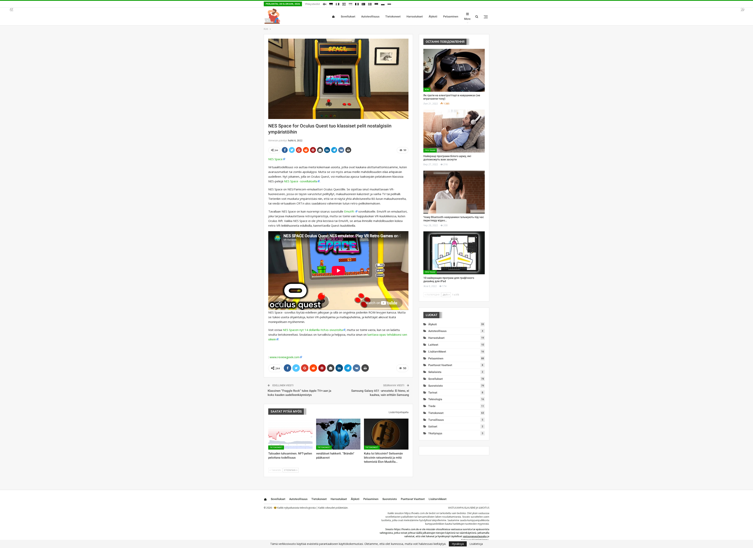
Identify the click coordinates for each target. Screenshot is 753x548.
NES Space (275, 159)
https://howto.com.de (416, 513)
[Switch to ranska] (357, 3)
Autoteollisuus (370, 16)
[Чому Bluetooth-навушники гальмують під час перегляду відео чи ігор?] (454, 192)
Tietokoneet (393, 16)
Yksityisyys (435, 433)
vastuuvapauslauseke (475, 536)
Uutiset (432, 426)
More (467, 18)
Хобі (427, 89)
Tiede (432, 406)
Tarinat (432, 392)
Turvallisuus (436, 419)
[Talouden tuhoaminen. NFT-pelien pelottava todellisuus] (290, 434)
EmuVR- (349, 211)
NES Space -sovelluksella (300, 181)
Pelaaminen (450, 16)
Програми (430, 150)
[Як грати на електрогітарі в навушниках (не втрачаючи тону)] (454, 70)
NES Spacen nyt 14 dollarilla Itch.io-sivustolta (313, 330)
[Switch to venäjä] (389, 3)
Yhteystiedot (312, 4)
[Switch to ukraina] (350, 3)
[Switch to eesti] (376, 3)
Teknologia (435, 399)
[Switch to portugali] (363, 3)
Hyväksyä (458, 544)
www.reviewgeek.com (284, 357)
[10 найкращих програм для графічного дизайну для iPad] (454, 252)
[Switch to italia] (337, 3)
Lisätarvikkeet (437, 351)
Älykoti (433, 16)
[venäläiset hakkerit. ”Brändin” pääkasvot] (338, 434)
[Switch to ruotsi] (370, 3)
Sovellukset (348, 16)
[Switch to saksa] (331, 3)
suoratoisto (435, 385)
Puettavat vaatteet (440, 365)
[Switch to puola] (383, 3)
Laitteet (433, 344)
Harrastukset (415, 16)
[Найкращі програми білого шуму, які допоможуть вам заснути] (454, 131)
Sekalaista (434, 372)
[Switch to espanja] (344, 3)
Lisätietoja (476, 544)
